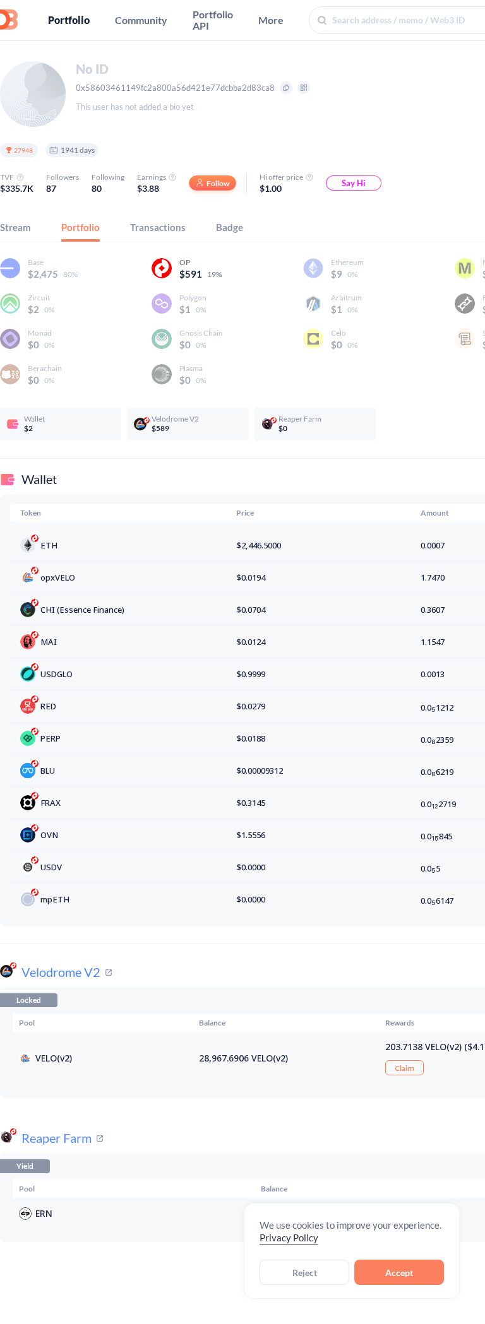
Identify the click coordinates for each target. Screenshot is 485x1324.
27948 (23, 150)
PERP (50, 738)
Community (141, 20)
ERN (43, 1213)
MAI (48, 641)
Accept (399, 1272)
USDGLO (56, 674)
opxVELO (57, 577)
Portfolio (69, 20)
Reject (304, 1272)
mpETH (54, 899)
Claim (404, 1068)
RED (48, 706)
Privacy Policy (289, 1237)
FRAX (50, 802)
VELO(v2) (53, 1058)
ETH (48, 545)
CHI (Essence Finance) (82, 609)
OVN (49, 835)
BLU (47, 770)
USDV (51, 867)
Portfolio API (213, 20)
